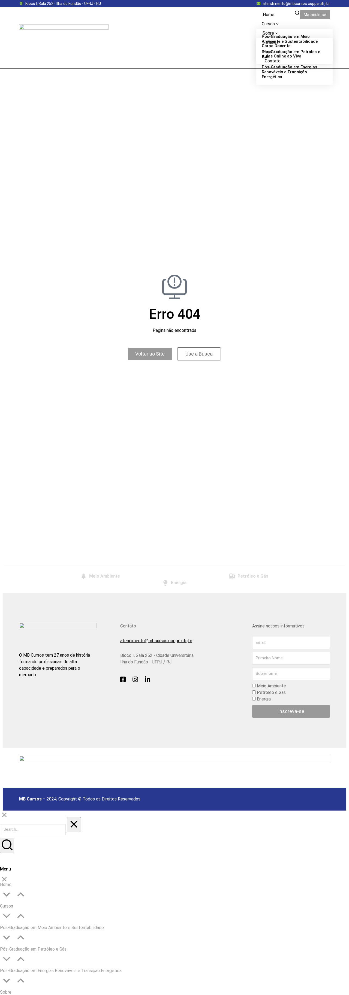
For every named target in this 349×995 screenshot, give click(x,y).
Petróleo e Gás (271, 692)
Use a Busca (199, 354)
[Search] (7, 845)
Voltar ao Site (150, 354)
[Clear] (74, 824)
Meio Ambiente (271, 685)
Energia (264, 699)
